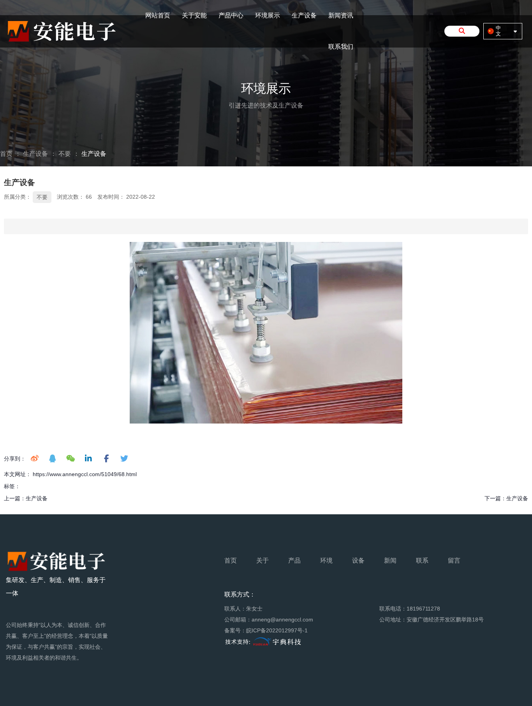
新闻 (390, 560)
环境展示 (267, 15)
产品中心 (230, 15)
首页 (7, 153)
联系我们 (340, 46)
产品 (294, 560)
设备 (358, 560)
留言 (454, 560)
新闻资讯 (340, 15)
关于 (262, 560)
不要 (64, 153)
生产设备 (304, 15)
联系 (422, 560)
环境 (326, 560)
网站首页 (157, 15)
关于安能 (194, 15)
